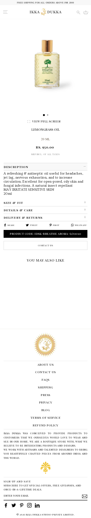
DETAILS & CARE (18, 210)
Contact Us (45, 245)
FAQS (45, 379)
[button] (5, 269)
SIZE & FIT (13, 202)
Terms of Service (45, 417)
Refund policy (45, 425)
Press (45, 395)
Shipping (45, 387)
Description (16, 167)
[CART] (85, 12)
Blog (45, 410)
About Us (45, 364)
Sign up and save (17, 481)
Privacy (45, 402)
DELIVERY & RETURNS (23, 217)
